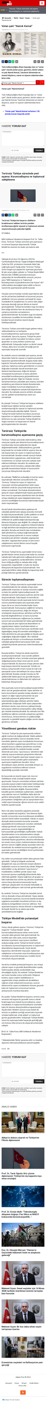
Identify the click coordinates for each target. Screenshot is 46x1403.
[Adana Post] (8, 3)
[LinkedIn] (9, 61)
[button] (35, 61)
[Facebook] (3, 61)
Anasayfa (7, 18)
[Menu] (42, 3)
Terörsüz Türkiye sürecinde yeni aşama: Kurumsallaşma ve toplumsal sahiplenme (24, 10)
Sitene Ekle (22, 1386)
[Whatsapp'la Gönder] (13, 61)
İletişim (24, 1383)
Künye (17, 1383)
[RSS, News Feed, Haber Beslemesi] (23, 1392)
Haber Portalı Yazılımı (12, 1400)
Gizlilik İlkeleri (34, 1383)
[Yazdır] (16, 61)
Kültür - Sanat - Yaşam (22, 18)
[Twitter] (6, 61)
